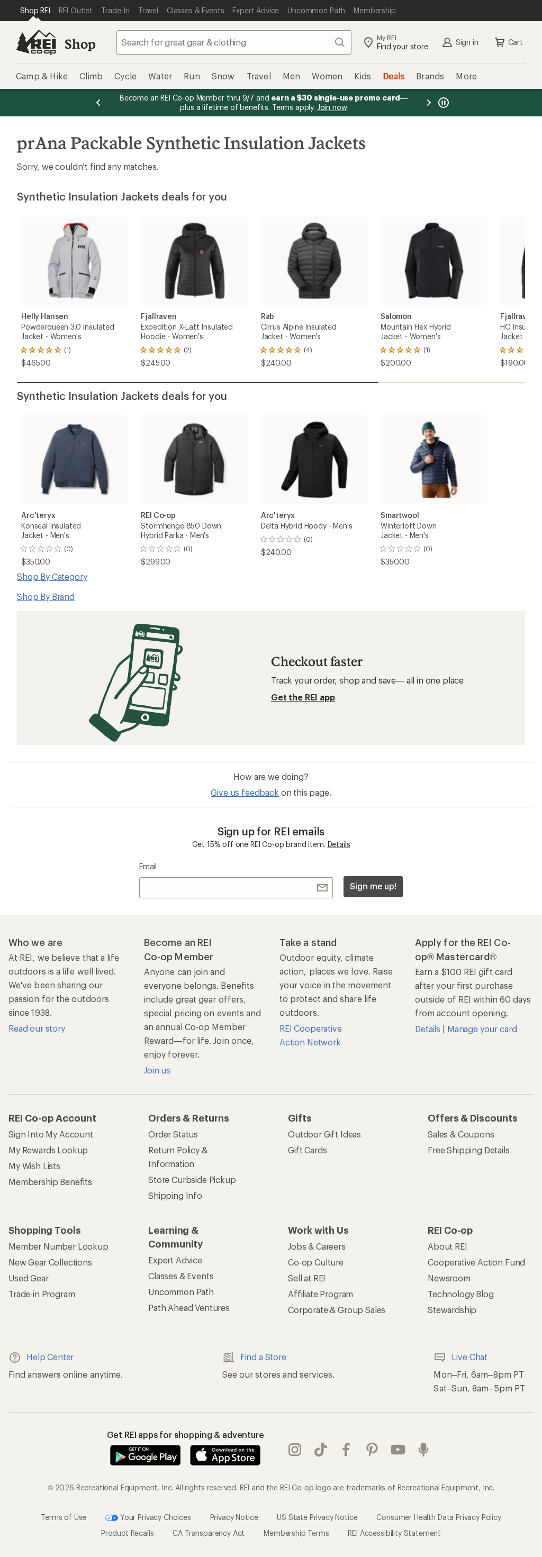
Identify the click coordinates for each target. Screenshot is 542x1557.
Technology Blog (461, 1294)
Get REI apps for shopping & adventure (185, 1434)
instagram (295, 1450)
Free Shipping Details (469, 1150)
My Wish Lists (34, 1166)
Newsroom (449, 1278)
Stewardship (452, 1310)
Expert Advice (175, 1260)
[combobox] (233, 42)
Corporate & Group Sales (336, 1310)
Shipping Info (175, 1195)
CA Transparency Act (209, 1532)
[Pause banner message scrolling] (442, 102)
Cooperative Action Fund (476, 1262)
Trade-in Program (41, 1294)
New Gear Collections (50, 1262)
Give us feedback (244, 792)
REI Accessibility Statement (394, 1532)
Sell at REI (307, 1278)
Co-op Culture (316, 1262)
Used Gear (28, 1278)
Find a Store (263, 1357)
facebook (346, 1450)
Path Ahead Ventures (189, 1308)
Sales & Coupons (461, 1134)
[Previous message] (98, 102)
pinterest (372, 1450)
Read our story (36, 1028)
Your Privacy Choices (154, 1517)
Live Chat (469, 1357)
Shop (80, 43)
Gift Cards (307, 1150)
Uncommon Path (181, 1292)
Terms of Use (63, 1517)
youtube (398, 1450)
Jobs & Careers (317, 1246)
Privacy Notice (234, 1517)
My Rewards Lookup (48, 1150)
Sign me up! (373, 886)
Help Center (50, 1357)
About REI (447, 1246)
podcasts (423, 1450)
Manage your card (482, 1029)
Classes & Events (180, 1276)
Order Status (173, 1134)
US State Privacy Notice (317, 1517)
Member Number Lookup (58, 1246)
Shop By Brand (46, 596)
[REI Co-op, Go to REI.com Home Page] (36, 42)
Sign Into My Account (50, 1134)
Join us (157, 1070)
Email (148, 866)
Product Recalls (127, 1532)
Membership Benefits (50, 1182)
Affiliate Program (320, 1294)
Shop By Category (52, 576)
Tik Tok (321, 1450)
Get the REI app (303, 697)
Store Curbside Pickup (192, 1179)
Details (339, 844)
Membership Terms (296, 1532)
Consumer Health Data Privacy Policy (438, 1517)
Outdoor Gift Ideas (324, 1134)
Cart (515, 42)
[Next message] (428, 102)
